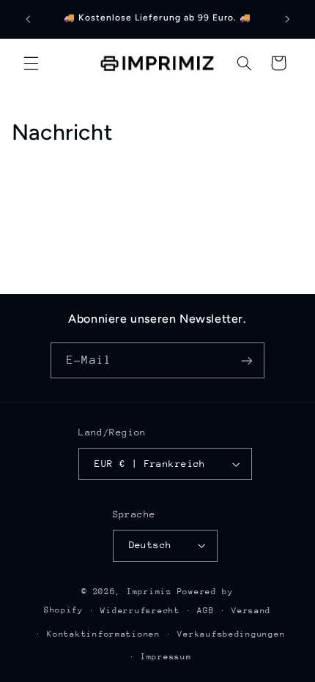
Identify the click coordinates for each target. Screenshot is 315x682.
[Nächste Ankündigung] (287, 19)
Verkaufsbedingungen (231, 634)
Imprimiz (149, 591)
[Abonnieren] (246, 360)
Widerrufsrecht (139, 610)
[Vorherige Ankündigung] (28, 19)
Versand (251, 610)
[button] (31, 63)
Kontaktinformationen (103, 634)
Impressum (166, 657)
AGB (205, 610)
